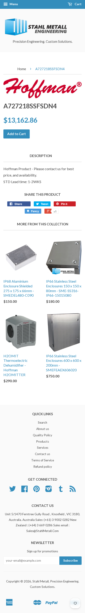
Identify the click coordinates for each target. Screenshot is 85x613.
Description (41, 156)
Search (42, 422)
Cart (78, 4)
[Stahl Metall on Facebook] (24, 490)
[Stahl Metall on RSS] (72, 490)
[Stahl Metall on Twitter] (12, 490)
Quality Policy (42, 435)
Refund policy (42, 466)
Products (42, 441)
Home (21, 69)
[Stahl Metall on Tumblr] (60, 490)
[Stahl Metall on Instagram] (48, 490)
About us (42, 429)
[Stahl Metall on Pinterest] (36, 490)
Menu (13, 4)
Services (42, 447)
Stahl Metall (40, 581)
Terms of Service (42, 460)
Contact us (42, 454)
